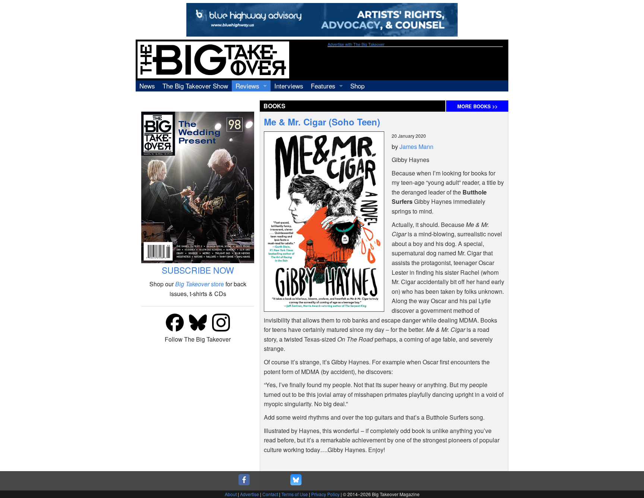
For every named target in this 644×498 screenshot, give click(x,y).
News (147, 85)
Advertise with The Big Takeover (356, 44)
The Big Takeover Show (195, 85)
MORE (477, 106)
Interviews (288, 85)
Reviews (247, 85)
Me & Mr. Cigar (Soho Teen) (322, 121)
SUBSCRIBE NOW (198, 270)
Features (323, 85)
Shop (357, 85)
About (231, 494)
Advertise (249, 494)
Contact (270, 494)
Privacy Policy (325, 494)
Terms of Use (294, 494)
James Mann (416, 146)
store (199, 284)
